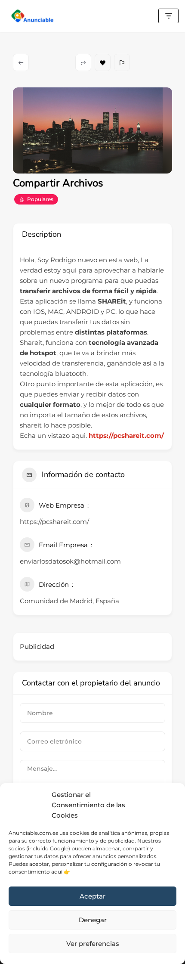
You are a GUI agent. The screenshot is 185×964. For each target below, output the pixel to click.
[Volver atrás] (21, 62)
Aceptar (92, 896)
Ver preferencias (92, 943)
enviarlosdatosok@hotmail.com (70, 561)
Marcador (103, 62)
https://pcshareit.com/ (126, 435)
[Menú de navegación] (168, 16)
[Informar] (122, 62)
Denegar (93, 920)
